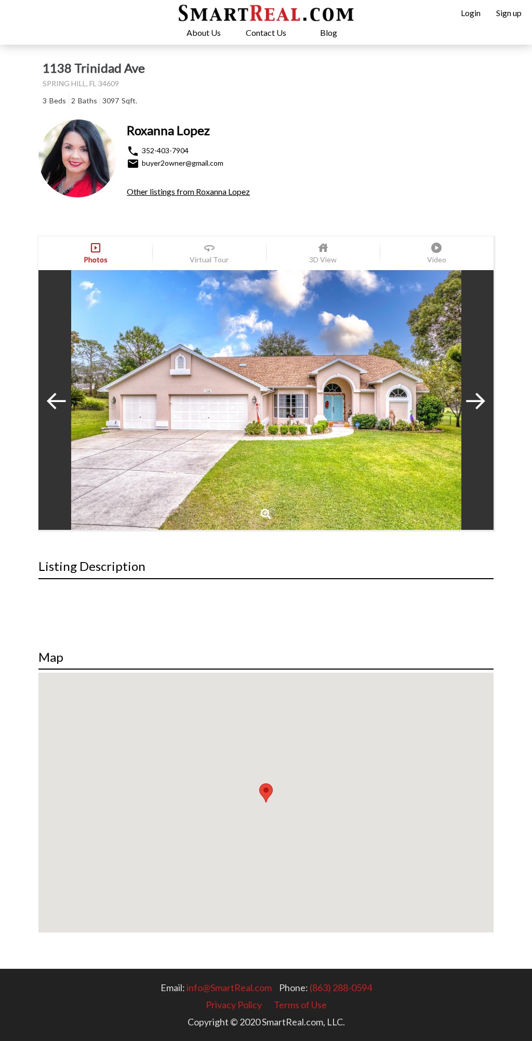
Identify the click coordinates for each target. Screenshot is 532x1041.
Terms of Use (300, 1004)
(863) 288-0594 (341, 987)
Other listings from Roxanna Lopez (188, 191)
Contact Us (266, 32)
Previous (64, 400)
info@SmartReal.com (229, 987)
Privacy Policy (234, 1004)
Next (468, 400)
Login (471, 13)
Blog (328, 32)
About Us (204, 32)
